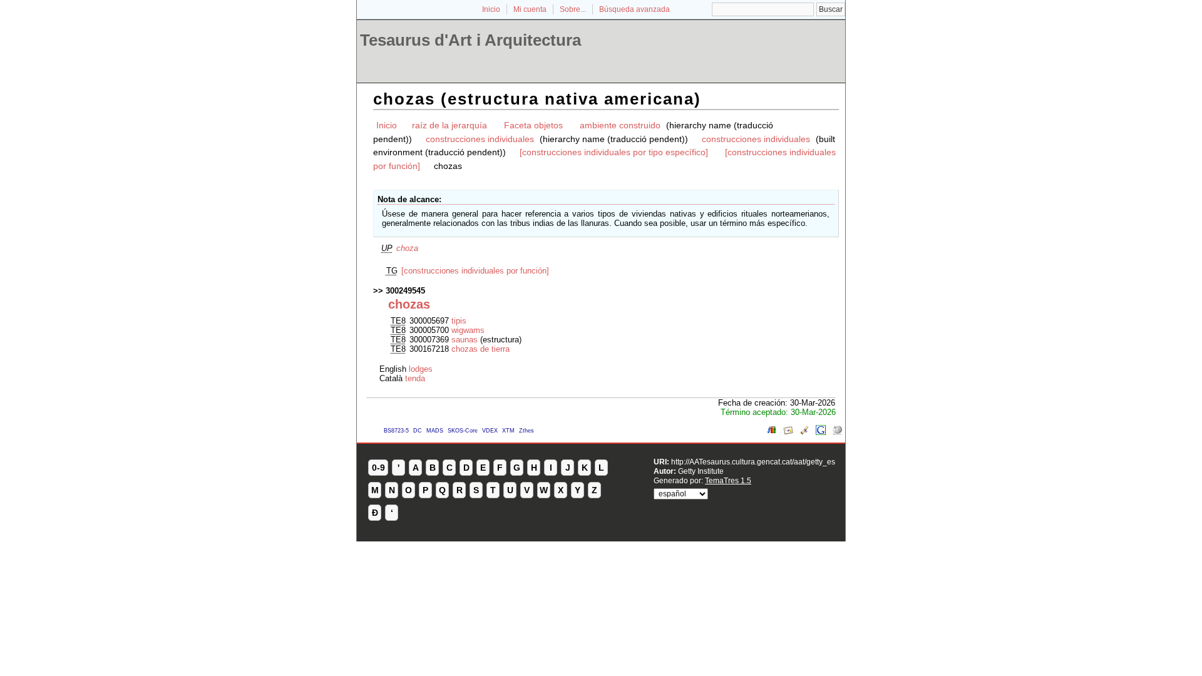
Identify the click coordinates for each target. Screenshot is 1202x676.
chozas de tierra (480, 349)
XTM (508, 431)
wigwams (468, 330)
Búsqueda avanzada (634, 9)
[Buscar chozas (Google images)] (788, 432)
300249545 (405, 290)
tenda (415, 378)
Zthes (526, 431)
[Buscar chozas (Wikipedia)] (837, 432)
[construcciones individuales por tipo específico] (614, 152)
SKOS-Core (463, 431)
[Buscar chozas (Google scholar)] (804, 432)
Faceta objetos (533, 125)
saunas (464, 339)
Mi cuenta (530, 9)
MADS (434, 431)
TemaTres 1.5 (728, 480)
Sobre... (573, 9)
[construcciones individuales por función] (475, 270)
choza (407, 248)
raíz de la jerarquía (449, 125)
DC (417, 431)
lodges (421, 369)
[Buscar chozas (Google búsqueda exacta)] (821, 432)
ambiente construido (620, 125)
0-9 (378, 468)
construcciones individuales (480, 139)
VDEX (490, 431)
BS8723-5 (396, 431)
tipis (458, 320)
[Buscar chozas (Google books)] (772, 432)
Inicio (491, 9)
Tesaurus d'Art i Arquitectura (470, 40)
